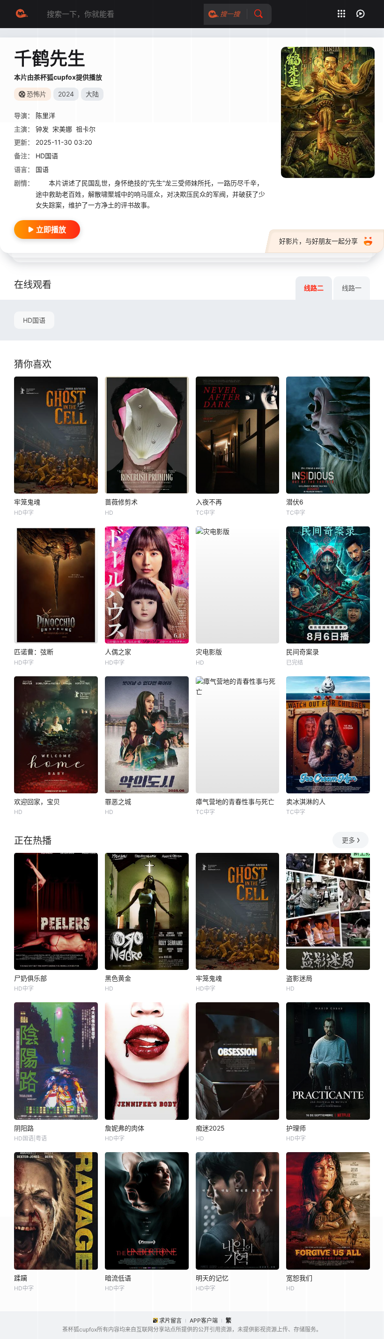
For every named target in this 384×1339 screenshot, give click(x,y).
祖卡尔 (86, 129)
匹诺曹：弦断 (33, 652)
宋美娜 (62, 129)
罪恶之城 (118, 802)
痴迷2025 (210, 1128)
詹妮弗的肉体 (124, 1128)
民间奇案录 (302, 652)
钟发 (42, 129)
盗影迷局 (299, 978)
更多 (348, 840)
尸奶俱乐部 (30, 978)
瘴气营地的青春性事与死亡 (235, 802)
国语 (42, 169)
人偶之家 (118, 652)
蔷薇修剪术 (121, 502)
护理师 (296, 1128)
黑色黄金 (118, 978)
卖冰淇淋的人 (305, 802)
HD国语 (34, 320)
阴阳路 (24, 1128)
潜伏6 (294, 502)
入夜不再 (209, 502)
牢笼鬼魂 (27, 502)
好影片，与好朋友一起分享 (318, 241)
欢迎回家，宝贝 (37, 802)
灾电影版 (209, 652)
